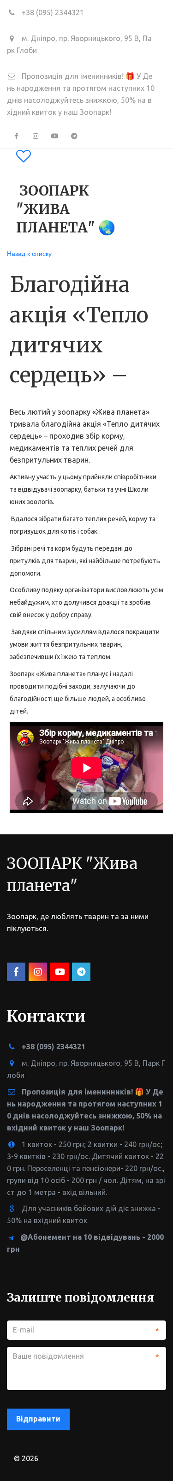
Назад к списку (29, 253)
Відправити (38, 1419)
